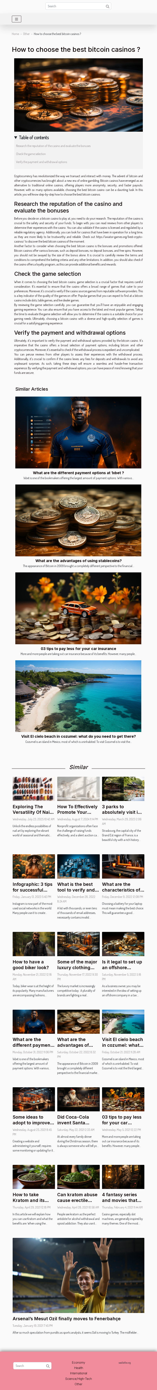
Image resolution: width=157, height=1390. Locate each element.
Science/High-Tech (78, 1379)
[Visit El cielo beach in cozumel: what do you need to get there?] (78, 696)
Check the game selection (31, 154)
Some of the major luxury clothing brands (77, 967)
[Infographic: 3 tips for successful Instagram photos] (34, 866)
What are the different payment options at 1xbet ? (78, 473)
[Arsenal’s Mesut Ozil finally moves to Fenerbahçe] (78, 1275)
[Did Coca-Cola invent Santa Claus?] (78, 1099)
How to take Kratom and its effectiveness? (29, 1200)
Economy (78, 1362)
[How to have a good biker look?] (34, 943)
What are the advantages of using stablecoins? (78, 560)
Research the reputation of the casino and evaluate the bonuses (53, 146)
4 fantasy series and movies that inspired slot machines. (119, 1203)
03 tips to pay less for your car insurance (78, 648)
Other (26, 34)
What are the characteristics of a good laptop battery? (123, 893)
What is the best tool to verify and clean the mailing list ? (76, 893)
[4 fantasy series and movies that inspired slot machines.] (123, 1176)
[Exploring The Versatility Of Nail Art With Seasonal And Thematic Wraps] (34, 788)
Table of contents (34, 137)
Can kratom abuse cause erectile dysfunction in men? (77, 1203)
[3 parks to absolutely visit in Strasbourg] (123, 788)
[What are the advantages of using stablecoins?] (78, 520)
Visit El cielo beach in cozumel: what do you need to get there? (78, 736)
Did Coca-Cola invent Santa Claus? (73, 1122)
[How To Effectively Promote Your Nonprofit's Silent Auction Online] (78, 788)
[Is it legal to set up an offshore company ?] (123, 943)
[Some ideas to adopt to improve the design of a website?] (34, 1099)
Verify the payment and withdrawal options (42, 162)
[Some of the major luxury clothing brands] (78, 943)
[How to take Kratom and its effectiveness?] (34, 1176)
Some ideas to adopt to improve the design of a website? (31, 1125)
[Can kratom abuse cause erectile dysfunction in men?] (78, 1176)
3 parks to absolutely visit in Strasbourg (121, 812)
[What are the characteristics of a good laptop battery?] (123, 866)
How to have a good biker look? (31, 964)
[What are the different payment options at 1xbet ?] (78, 432)
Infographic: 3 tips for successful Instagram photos (32, 890)
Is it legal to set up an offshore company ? (122, 967)
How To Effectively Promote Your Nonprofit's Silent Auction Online (77, 815)
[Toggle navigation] (16, 19)
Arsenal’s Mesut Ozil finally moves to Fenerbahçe (67, 1318)
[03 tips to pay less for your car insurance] (78, 608)
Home (15, 34)
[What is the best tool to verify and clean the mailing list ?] (78, 866)
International (78, 1373)
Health (78, 1368)
